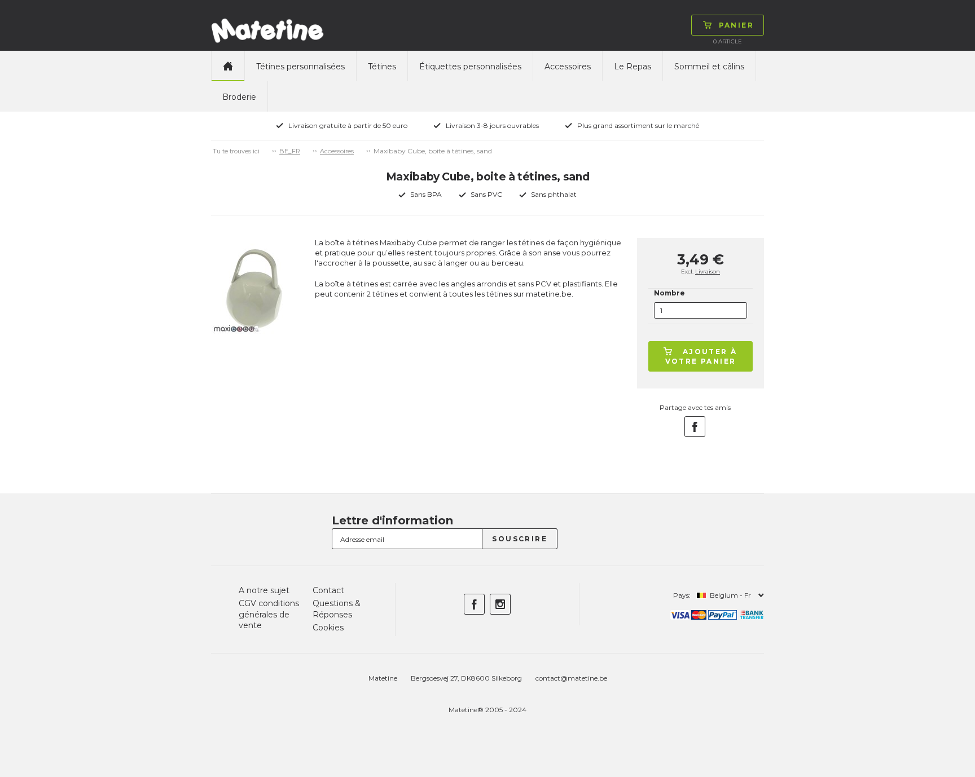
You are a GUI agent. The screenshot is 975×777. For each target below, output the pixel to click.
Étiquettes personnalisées (470, 66)
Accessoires (567, 66)
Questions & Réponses (337, 609)
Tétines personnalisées (300, 66)
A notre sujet (264, 590)
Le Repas (632, 66)
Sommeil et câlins (709, 66)
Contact (328, 590)
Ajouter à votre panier (701, 356)
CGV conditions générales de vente (269, 614)
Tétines (382, 66)
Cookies (328, 628)
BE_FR (289, 151)
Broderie (239, 97)
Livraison (707, 271)
